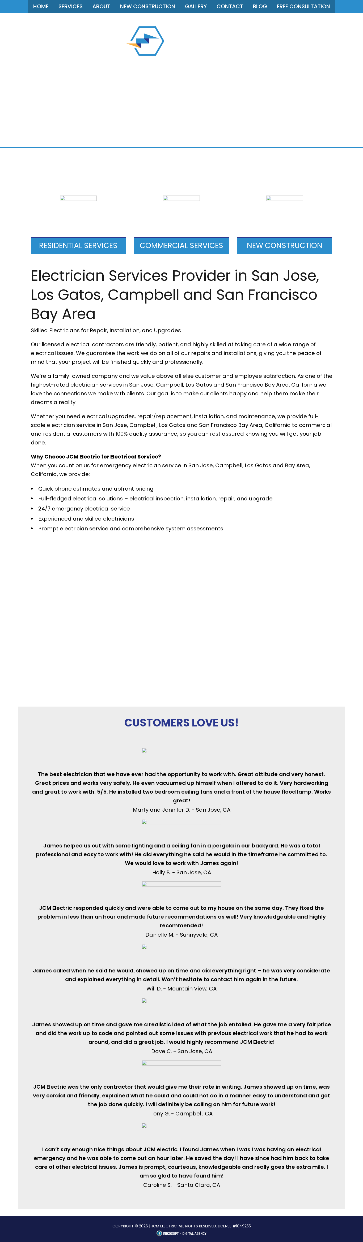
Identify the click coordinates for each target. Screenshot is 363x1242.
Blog (260, 6)
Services (70, 6)
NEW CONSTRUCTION (284, 245)
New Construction (147, 6)
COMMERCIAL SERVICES (181, 245)
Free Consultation (303, 6)
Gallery (196, 6)
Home (41, 6)
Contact (230, 6)
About (101, 6)
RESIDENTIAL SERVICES (78, 245)
